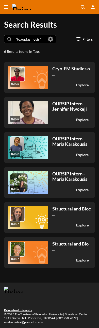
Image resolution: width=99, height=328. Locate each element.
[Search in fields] (50, 39)
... (71, 71)
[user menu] (93, 7)
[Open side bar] (6, 7)
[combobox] (29, 39)
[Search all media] (83, 7)
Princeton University (18, 310)
